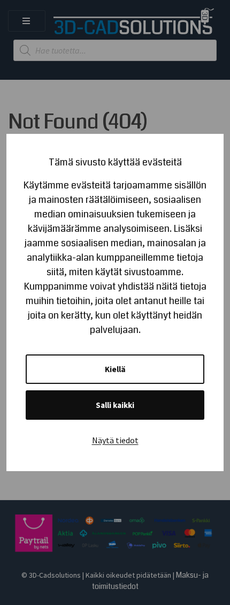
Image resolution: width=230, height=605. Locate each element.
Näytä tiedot (115, 440)
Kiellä (115, 369)
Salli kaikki (115, 405)
